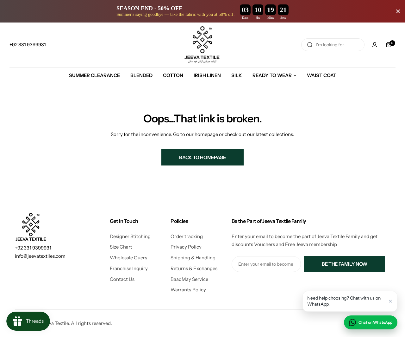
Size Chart (121, 247)
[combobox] (332, 44)
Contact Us (122, 279)
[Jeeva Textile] (202, 45)
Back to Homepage (202, 157)
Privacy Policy (186, 247)
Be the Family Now (344, 264)
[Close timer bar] (398, 11)
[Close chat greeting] (390, 301)
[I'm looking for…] (310, 44)
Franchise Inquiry (129, 268)
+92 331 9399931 (33, 248)
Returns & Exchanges (194, 268)
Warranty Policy (188, 290)
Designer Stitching (130, 236)
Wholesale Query (128, 258)
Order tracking (187, 236)
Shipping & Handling (193, 258)
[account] (375, 45)
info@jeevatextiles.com (40, 256)
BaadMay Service (189, 279)
